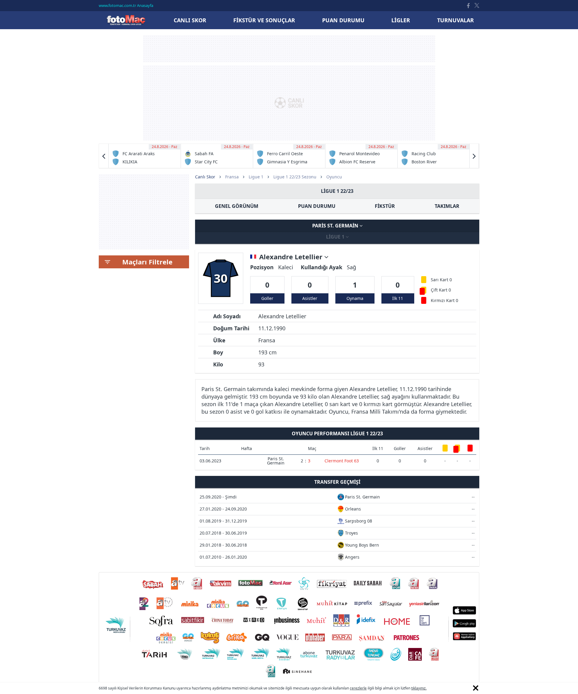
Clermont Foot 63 (342, 461)
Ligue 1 (256, 177)
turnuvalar (455, 20)
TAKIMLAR (447, 206)
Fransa (232, 177)
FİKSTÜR (385, 206)
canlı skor (190, 20)
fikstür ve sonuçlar (264, 20)
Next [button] (474, 156)
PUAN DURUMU (316, 206)
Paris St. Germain (335, 225)
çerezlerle (358, 688)
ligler (400, 20)
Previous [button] (104, 156)
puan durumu (343, 20)
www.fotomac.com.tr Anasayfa (126, 5)
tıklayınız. (419, 688)
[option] (145, 156)
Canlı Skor (125, 20)
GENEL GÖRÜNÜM (236, 206)
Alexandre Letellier (291, 257)
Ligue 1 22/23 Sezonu (294, 177)
